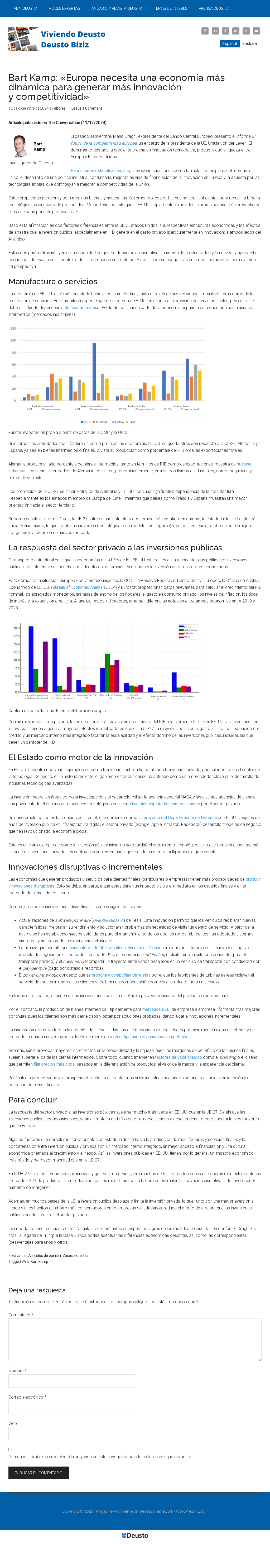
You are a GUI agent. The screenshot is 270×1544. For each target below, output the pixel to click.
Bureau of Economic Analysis (79, 587)
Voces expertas (75, 1255)
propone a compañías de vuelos (121, 975)
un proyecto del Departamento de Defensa (177, 817)
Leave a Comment (86, 108)
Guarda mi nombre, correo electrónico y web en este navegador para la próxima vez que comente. (100, 1456)
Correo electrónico (27, 1397)
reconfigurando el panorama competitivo (150, 1036)
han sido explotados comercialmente (166, 803)
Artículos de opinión (44, 1255)
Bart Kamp (39, 1261)
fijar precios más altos (54, 1064)
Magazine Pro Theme (114, 1511)
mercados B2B (156, 1009)
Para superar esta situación (96, 170)
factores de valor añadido (178, 1057)
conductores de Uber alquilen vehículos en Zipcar (115, 947)
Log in (203, 1511)
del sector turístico (82, 307)
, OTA (108, 920)
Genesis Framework (156, 1511)
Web (12, 1423)
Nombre (17, 1370)
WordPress (185, 1511)
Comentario (20, 1314)
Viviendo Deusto (58, 39)
